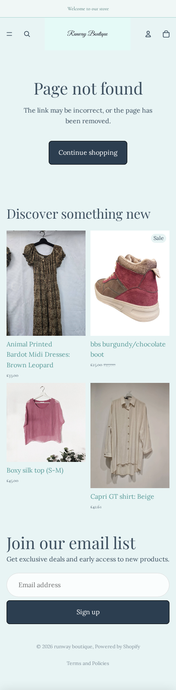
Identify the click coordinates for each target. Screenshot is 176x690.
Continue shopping (88, 152)
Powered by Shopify (117, 646)
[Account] (148, 34)
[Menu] (9, 34)
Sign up (88, 612)
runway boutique (73, 646)
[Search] (27, 34)
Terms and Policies (88, 663)
